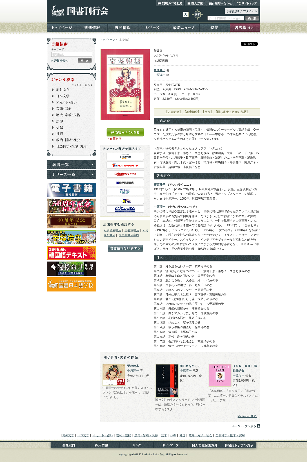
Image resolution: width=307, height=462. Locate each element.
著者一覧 (71, 164)
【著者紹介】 (192, 112)
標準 (197, 14)
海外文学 (69, 89)
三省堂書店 (132, 230)
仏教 (69, 127)
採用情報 (102, 446)
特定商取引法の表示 (241, 446)
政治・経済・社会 (69, 140)
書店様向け (245, 27)
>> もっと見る (247, 416)
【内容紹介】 (173, 112)
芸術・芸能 (69, 108)
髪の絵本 (133, 366)
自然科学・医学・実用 (69, 146)
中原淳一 (159, 75)
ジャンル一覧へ (82, 84)
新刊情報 (92, 27)
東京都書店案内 (129, 235)
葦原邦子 (159, 70)
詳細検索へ (59, 60)
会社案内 (66, 446)
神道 (69, 134)
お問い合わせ (220, 3)
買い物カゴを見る (170, 3)
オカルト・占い (69, 102)
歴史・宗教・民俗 (69, 115)
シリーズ (153, 27)
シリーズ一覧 (71, 174)
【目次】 (207, 112)
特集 (214, 27)
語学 (69, 121)
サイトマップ (247, 3)
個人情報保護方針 (205, 446)
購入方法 (195, 3)
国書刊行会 (79, 11)
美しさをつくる (190, 366)
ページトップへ (245, 426)
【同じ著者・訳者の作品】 (231, 112)
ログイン (241, 11)
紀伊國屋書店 (112, 230)
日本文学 (69, 96)
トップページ (62, 27)
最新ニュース (184, 27)
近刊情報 (123, 27)
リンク (136, 446)
